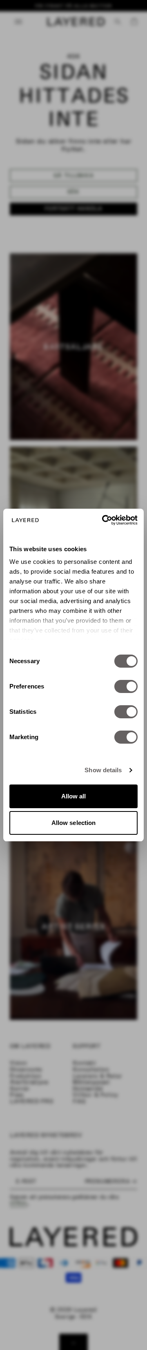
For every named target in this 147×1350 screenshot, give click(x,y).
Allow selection (73, 822)
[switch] (126, 686)
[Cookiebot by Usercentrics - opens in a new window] (104, 520)
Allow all (73, 796)
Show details (103, 770)
